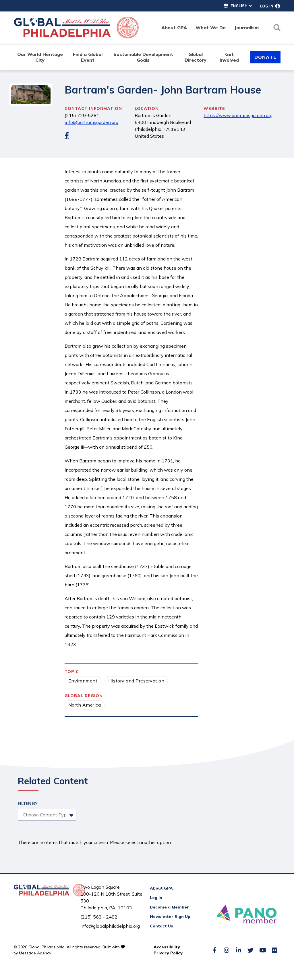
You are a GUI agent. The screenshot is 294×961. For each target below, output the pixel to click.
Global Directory (195, 57)
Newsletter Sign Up (170, 916)
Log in (156, 897)
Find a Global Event (87, 57)
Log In (266, 6)
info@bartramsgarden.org (91, 122)
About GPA (161, 888)
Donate (265, 57)
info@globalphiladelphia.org (110, 926)
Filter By (27, 803)
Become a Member (169, 907)
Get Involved (229, 57)
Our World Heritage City (40, 57)
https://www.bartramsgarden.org (238, 115)
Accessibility (167, 947)
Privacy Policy (168, 953)
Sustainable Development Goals (143, 57)
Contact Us (161, 926)
